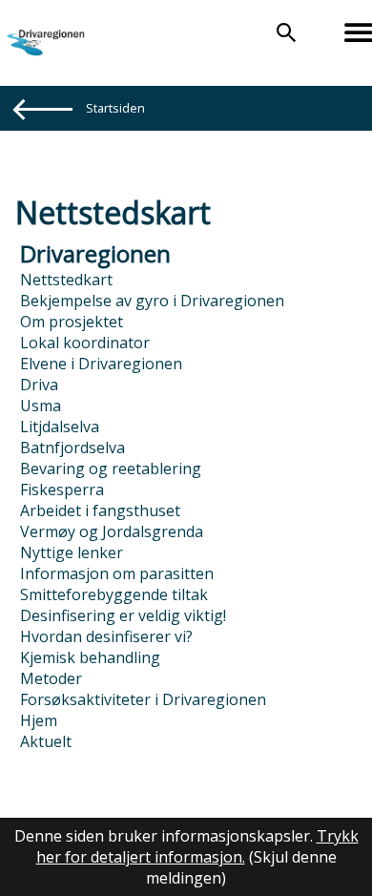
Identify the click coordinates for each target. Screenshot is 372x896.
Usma (40, 405)
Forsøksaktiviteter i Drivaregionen (143, 699)
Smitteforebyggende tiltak (114, 594)
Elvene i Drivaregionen (101, 363)
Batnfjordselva (72, 447)
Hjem (38, 720)
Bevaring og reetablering (110, 468)
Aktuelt (46, 741)
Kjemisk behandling (90, 657)
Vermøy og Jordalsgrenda (111, 531)
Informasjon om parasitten (117, 573)
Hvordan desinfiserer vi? (106, 636)
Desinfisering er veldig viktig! (123, 615)
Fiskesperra (62, 489)
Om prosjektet (71, 321)
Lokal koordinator (85, 342)
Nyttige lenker (71, 552)
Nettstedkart (66, 279)
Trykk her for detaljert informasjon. (197, 846)
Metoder (51, 678)
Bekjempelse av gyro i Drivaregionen (152, 300)
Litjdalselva (59, 426)
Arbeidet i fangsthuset (100, 510)
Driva (39, 384)
